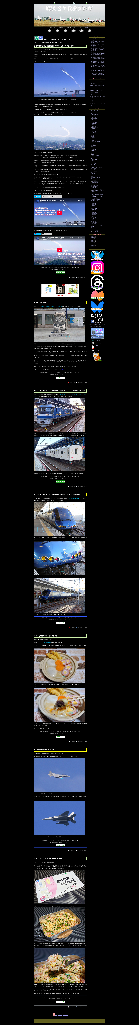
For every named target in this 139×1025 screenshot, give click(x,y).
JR (92, 173)
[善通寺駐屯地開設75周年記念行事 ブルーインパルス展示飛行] (59, 97)
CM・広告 (94, 171)
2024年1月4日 (72, 627)
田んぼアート (93, 135)
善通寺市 (93, 123)
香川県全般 (94, 114)
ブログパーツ (94, 231)
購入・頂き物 (94, 155)
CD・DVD (93, 151)
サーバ (93, 223)
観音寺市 (93, 118)
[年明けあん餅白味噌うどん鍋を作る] (59, 682)
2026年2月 (93, 244)
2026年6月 (93, 238)
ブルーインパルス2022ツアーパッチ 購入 (97, 96)
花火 (93, 140)
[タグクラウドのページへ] (73, 30)
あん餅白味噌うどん (46, 642)
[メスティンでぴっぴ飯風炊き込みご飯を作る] (59, 904)
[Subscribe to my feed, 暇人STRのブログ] (97, 361)
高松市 (93, 124)
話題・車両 (94, 187)
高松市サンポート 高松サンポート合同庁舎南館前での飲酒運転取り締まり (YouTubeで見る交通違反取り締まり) (98, 72)
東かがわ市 (94, 127)
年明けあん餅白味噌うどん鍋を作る (45, 636)
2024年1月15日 (72, 486)
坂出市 (93, 207)
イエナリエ (94, 142)
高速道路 (93, 219)
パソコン (93, 222)
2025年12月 (93, 246)
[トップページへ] (49, 30)
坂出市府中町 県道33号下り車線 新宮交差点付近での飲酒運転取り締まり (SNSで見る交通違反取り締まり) (97, 62)
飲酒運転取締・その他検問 (97, 196)
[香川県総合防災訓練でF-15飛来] (59, 792)
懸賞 (93, 160)
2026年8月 (93, 236)
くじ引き (93, 159)
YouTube (38, 196)
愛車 (92, 226)
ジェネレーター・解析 (96, 167)
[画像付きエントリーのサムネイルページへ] (57, 30)
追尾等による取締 (95, 199)
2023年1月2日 (72, 741)
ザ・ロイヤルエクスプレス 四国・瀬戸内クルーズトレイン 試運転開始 (57, 494)
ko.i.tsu (92, 89)
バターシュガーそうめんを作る (96, 46)
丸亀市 (93, 128)
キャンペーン (94, 162)
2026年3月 (93, 242)
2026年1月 (93, 245)
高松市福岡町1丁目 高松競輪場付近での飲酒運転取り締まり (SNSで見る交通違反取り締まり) (97, 49)
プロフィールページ (98, 340)
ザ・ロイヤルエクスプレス (74, 498)
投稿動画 (96, 345)
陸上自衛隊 (94, 180)
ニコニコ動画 (47, 196)
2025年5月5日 (72, 277)
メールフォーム (97, 342)
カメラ (93, 150)
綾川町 (93, 115)
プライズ (92, 144)
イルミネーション (95, 141)
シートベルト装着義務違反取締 (97, 194)
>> (66, 1014)
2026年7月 (93, 237)
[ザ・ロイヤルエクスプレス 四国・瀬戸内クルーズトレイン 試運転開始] (59, 536)
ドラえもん (93, 145)
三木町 (93, 131)
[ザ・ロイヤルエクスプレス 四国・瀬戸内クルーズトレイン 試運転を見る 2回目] (59, 432)
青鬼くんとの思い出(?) (41, 302)
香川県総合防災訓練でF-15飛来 (44, 749)
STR (92, 82)
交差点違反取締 (95, 198)
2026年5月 (93, 240)
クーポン (93, 163)
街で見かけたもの (94, 133)
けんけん (92, 94)
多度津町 (93, 126)
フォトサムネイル (98, 343)
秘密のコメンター (94, 83)
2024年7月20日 (72, 382)
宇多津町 (93, 117)
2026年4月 (93, 241)
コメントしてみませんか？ (82, 277)
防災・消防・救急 (94, 185)
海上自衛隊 (94, 181)
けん (92, 105)
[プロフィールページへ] (81, 30)
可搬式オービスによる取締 (97, 189)
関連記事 (87, 27)
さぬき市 (93, 122)
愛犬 (92, 227)
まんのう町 (94, 216)
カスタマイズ (94, 230)
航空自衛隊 (94, 182)
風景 (93, 137)
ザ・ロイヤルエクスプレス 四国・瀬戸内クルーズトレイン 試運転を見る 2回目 (59, 390)
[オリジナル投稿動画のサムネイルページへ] (65, 30)
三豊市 (93, 132)
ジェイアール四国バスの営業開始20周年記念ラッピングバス (49, 306)
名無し (92, 101)
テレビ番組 (94, 169)
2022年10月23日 (72, 850)
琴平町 (93, 119)
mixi (95, 347)
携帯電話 (93, 149)
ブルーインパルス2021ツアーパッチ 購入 (97, 103)
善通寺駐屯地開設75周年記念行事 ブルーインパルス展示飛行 (54, 46)
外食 (93, 154)
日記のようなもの (94, 110)
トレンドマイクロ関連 (96, 225)
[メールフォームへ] (89, 30)
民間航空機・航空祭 (94, 177)
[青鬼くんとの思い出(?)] (59, 342)
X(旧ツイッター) (57, 196)
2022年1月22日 (72, 1006)
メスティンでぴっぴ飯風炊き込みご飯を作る (48, 858)
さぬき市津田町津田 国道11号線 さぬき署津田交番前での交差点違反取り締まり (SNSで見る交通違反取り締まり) (98, 58)
